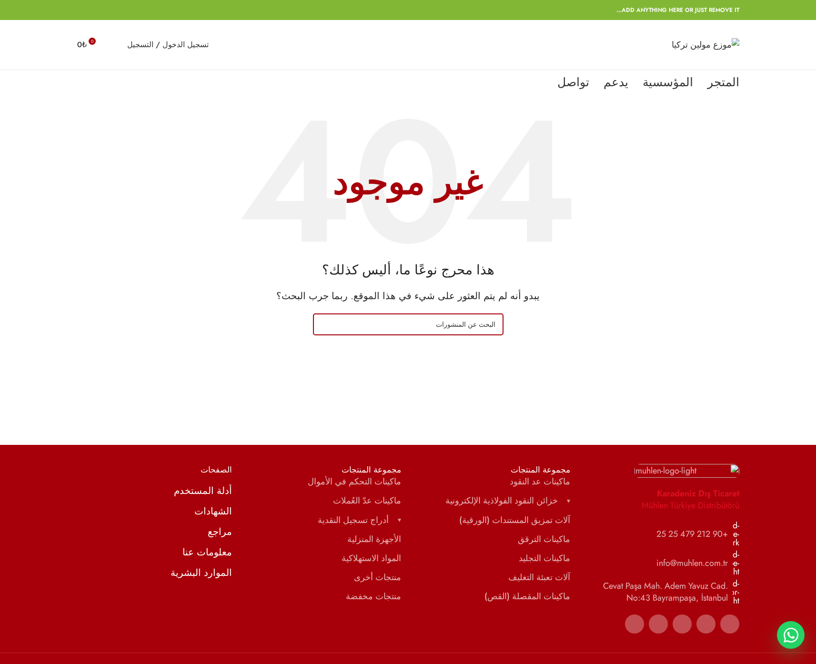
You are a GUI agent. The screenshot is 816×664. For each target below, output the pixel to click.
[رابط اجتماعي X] (117, 10)
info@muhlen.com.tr (692, 563)
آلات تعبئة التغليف (539, 578)
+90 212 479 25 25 (692, 534)
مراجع (220, 532)
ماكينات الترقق (544, 539)
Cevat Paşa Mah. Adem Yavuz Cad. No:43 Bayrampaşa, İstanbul (665, 592)
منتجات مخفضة (373, 597)
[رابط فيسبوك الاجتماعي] (128, 10)
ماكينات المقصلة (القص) (527, 597)
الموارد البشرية (201, 573)
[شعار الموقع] (705, 44)
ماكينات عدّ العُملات (367, 501)
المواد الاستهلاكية (371, 558)
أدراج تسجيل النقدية (353, 520)
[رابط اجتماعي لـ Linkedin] (94, 10)
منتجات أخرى (377, 578)
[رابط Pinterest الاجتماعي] (105, 10)
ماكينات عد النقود (540, 482)
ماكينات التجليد (544, 558)
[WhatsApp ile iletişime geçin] (791, 635)
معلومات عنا (207, 552)
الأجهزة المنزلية (374, 539)
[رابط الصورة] (687, 470)
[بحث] (113, 44)
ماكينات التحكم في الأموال (354, 482)
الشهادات (213, 511)
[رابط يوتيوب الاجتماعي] (658, 624)
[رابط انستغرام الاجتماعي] (682, 624)
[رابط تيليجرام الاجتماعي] (83, 10)
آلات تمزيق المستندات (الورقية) (514, 520)
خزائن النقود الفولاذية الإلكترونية (501, 501)
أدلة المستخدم (203, 491)
